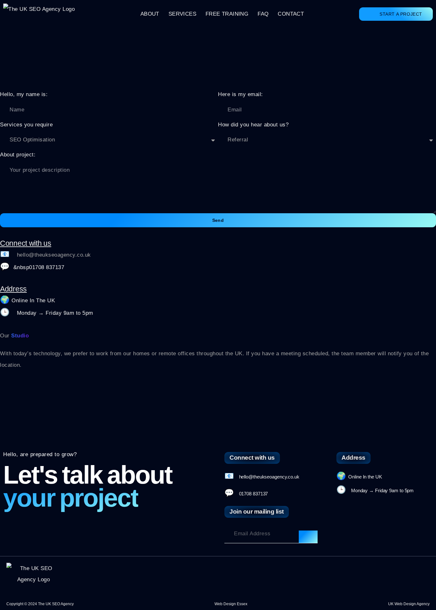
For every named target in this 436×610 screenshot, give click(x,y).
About (149, 14)
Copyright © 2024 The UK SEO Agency (40, 604)
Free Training (227, 14)
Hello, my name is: (24, 94)
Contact (291, 14)
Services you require (26, 125)
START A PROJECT (401, 14)
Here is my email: (240, 94)
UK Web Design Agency (409, 604)
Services (182, 14)
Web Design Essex (230, 604)
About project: (17, 155)
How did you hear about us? (253, 125)
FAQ (263, 14)
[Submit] (308, 537)
